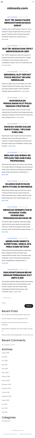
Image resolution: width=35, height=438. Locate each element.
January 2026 (5, 380)
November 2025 (6, 388)
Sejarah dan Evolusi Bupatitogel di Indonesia (17, 185)
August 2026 (5, 353)
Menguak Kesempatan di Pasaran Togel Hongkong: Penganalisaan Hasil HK (17, 214)
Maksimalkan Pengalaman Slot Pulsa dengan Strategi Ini (17, 103)
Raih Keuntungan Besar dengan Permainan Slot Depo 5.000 (17, 275)
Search (4, 303)
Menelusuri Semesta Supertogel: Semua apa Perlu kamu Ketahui (17, 244)
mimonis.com (17, 8)
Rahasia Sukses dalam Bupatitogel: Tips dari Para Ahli (17, 129)
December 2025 (6, 384)
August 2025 (5, 400)
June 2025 (5, 408)
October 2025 (6, 392)
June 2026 (5, 361)
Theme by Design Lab (25, 434)
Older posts (7, 298)
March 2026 (5, 372)
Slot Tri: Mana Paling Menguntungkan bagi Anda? (17, 23)
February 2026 (6, 376)
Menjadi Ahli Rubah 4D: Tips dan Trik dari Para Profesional (17, 158)
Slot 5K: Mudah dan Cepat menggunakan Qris (17, 50)
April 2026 (5, 368)
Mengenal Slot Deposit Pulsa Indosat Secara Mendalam (17, 77)
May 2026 (4, 365)
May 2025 (4, 412)
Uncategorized (12, 17)
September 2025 (6, 396)
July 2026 (4, 357)
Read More (5, 39)
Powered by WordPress (10, 434)
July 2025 (4, 404)
